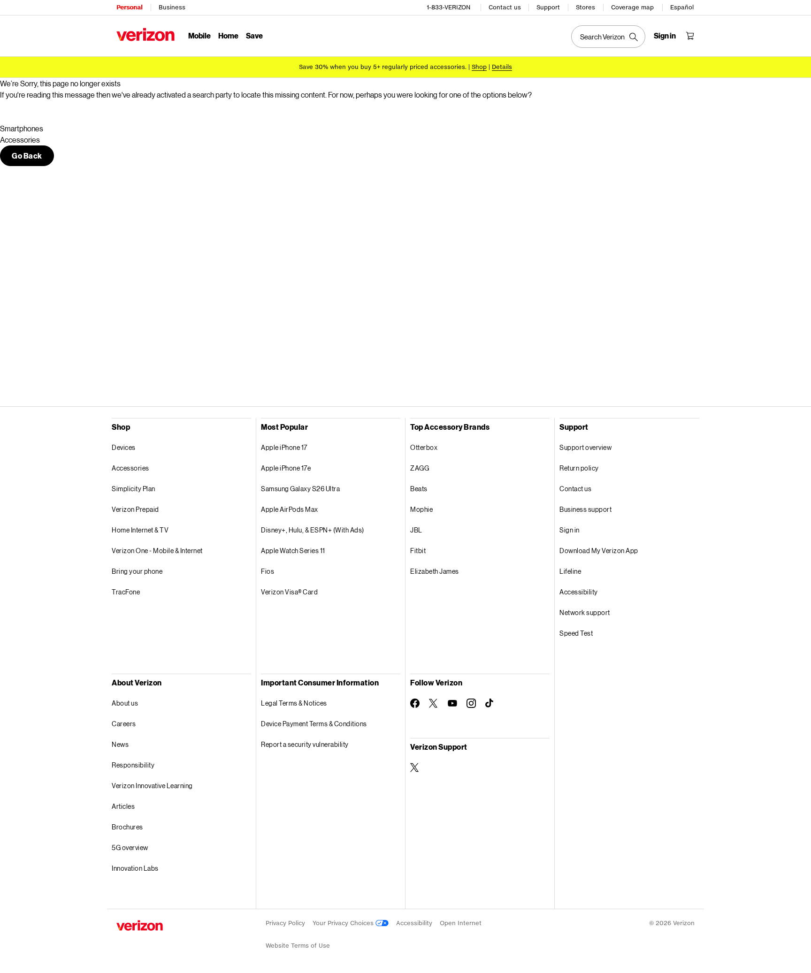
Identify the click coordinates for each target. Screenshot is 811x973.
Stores (585, 7)
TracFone (126, 592)
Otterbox (423, 447)
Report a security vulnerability (305, 744)
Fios (267, 571)
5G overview (130, 847)
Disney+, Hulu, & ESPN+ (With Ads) (312, 530)
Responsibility (133, 765)
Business (172, 7)
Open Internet (461, 923)
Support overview (585, 447)
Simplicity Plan (133, 489)
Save (254, 35)
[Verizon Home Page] (145, 34)
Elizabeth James (434, 571)
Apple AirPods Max (289, 509)
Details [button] (502, 66)
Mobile (199, 35)
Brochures (127, 827)
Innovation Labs (135, 868)
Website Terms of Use (298, 945)
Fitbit (418, 551)
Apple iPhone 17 (284, 447)
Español (682, 7)
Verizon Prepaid (135, 509)
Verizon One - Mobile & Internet (157, 551)
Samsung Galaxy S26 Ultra (300, 489)
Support (548, 7)
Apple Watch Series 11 (293, 551)
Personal (129, 7)
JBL (416, 530)
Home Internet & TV (140, 530)
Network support (584, 612)
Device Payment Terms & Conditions (314, 724)
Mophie (421, 509)
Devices (124, 447)
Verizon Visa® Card (289, 592)
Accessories (130, 468)
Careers (124, 724)
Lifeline (570, 571)
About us (125, 703)
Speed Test (576, 633)
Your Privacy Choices (344, 923)
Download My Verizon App (598, 551)
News (120, 744)
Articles (123, 806)
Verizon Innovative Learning (152, 786)
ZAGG (419, 468)
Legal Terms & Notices (294, 703)
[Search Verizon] (608, 36)
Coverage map (632, 7)
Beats (419, 489)
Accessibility (578, 592)
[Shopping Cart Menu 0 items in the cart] (690, 35)
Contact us (505, 7)
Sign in (569, 530)
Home (228, 35)
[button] (27, 155)
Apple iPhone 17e (286, 468)
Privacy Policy (285, 923)
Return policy (579, 468)
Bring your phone (137, 571)
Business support (585, 509)
